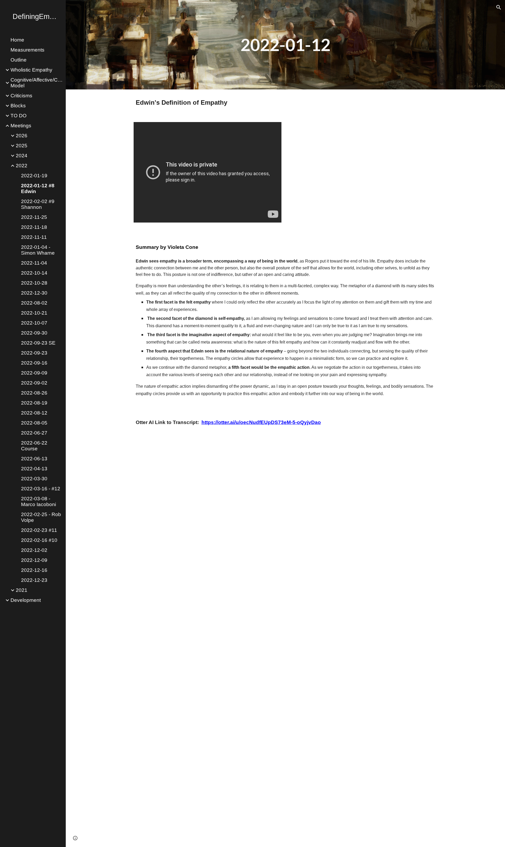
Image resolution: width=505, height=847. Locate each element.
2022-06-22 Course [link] (34, 445)
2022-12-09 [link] (34, 560)
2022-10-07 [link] (34, 323)
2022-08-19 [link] (34, 403)
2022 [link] (21, 165)
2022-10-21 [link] (34, 313)
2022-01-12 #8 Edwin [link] (37, 188)
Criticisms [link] (21, 95)
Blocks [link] (18, 105)
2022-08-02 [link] (34, 303)
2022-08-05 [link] (34, 423)
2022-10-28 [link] (34, 283)
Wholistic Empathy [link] (31, 70)
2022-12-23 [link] (34, 580)
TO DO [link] (19, 115)
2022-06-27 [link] (34, 433)
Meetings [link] (21, 125)
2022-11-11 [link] (34, 237)
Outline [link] (19, 60)
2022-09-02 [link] (34, 383)
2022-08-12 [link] (34, 413)
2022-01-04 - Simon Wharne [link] (38, 250)
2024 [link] (21, 155)
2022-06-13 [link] (34, 458)
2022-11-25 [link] (34, 217)
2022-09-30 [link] (34, 333)
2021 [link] (21, 590)
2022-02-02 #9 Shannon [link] (37, 204)
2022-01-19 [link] (34, 175)
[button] (498, 7)
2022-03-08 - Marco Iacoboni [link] (38, 501)
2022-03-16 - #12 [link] (40, 488)
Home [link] (17, 40)
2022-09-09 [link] (34, 373)
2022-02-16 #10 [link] (39, 540)
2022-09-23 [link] (34, 353)
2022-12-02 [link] (34, 550)
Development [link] (26, 600)
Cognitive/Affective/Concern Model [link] (37, 82)
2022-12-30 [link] (34, 293)
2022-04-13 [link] (34, 468)
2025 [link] (21, 145)
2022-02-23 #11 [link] (39, 530)
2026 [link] (21, 135)
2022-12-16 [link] (34, 570)
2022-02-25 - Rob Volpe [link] (41, 517)
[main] (285, 44)
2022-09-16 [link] (34, 363)
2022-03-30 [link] (34, 478)
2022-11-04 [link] (34, 263)
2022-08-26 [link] (34, 393)
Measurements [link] (27, 50)
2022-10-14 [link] (34, 273)
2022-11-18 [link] (34, 227)
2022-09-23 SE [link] (38, 343)
